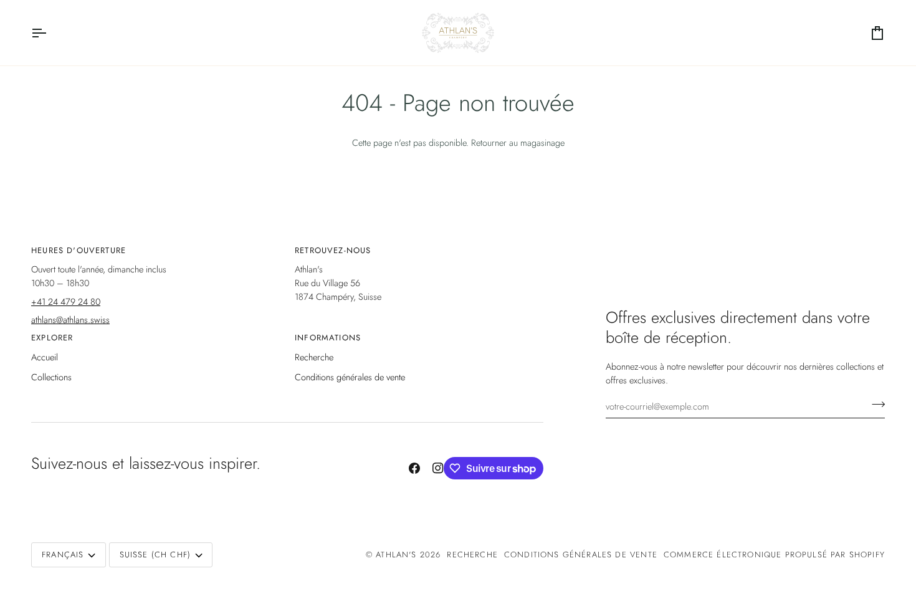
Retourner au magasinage (518, 142)
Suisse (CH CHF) (155, 554)
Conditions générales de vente (350, 376)
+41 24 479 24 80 (65, 301)
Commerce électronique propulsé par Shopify (774, 554)
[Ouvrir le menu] (50, 32)
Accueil (44, 356)
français (62, 554)
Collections (51, 376)
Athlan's (398, 554)
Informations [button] (328, 338)
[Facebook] (414, 468)
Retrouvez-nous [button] (333, 250)
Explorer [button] (52, 338)
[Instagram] (438, 468)
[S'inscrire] (874, 405)
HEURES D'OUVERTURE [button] (78, 250)
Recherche (314, 356)
